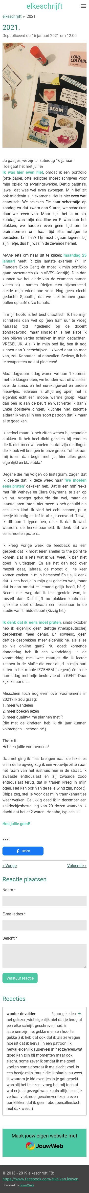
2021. (32, 16)
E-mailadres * (14, 914)
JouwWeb (27, 1185)
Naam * (9, 890)
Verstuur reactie (20, 978)
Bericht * (9, 938)
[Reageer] (79, 1013)
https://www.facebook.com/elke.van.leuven (40, 1179)
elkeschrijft (12, 16)
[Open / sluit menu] (83, 6)
